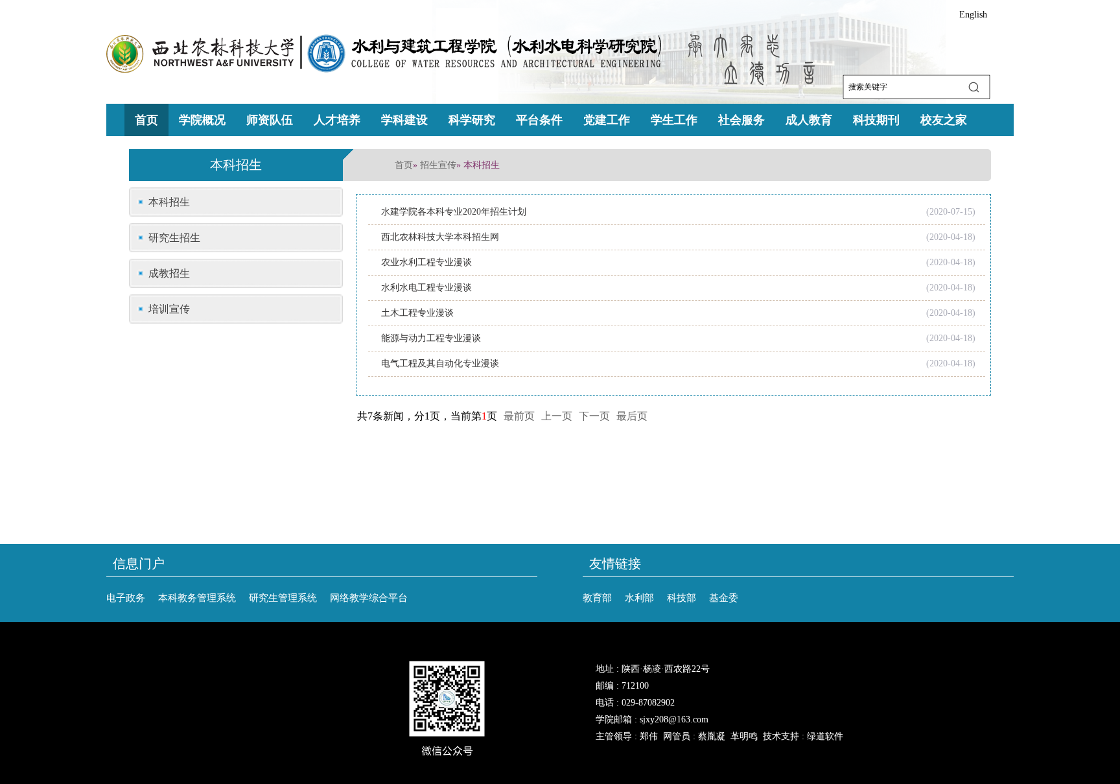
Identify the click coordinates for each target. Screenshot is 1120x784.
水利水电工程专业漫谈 (426, 287)
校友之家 (943, 119)
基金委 (723, 598)
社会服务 (741, 119)
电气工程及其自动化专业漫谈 (440, 363)
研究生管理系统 (283, 598)
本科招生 (169, 202)
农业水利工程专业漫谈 (426, 262)
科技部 (681, 598)
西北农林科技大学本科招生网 (440, 237)
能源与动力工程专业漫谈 (431, 338)
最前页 (519, 416)
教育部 (597, 598)
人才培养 (337, 119)
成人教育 (809, 119)
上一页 (556, 416)
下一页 (594, 416)
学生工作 (674, 119)
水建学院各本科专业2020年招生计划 (453, 212)
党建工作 (606, 119)
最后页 (632, 416)
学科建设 (404, 119)
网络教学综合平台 (369, 598)
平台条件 (539, 119)
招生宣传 (438, 165)
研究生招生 (174, 237)
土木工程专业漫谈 (417, 313)
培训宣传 (169, 309)
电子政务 (125, 598)
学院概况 (202, 119)
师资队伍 (269, 119)
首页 (146, 119)
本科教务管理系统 (197, 598)
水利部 (639, 598)
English (973, 14)
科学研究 (472, 119)
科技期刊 (876, 119)
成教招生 (169, 273)
